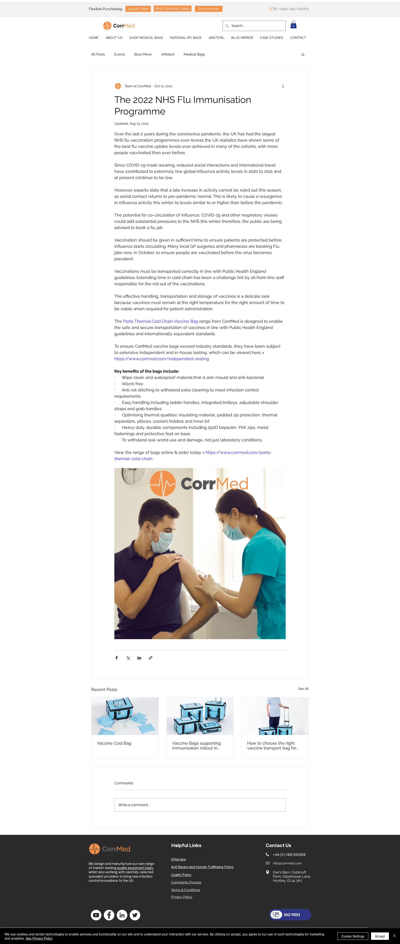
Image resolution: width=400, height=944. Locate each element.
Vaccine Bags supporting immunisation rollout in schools (196, 745)
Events (119, 54)
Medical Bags (194, 54)
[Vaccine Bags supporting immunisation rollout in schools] (200, 716)
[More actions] (283, 86)
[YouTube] (96, 915)
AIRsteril (167, 54)
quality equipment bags (134, 868)
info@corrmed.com (287, 863)
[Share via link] (150, 658)
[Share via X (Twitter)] (128, 658)
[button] (293, 24)
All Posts (98, 54)
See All (303, 688)
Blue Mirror (143, 54)
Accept (380, 936)
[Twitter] (135, 915)
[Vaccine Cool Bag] (124, 716)
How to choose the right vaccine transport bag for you (271, 745)
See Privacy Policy (39, 938)
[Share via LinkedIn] (139, 658)
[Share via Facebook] (116, 658)
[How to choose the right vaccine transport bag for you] (275, 716)
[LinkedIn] (122, 915)
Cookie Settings (352, 936)
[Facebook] (109, 915)
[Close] (394, 936)
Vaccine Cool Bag (114, 743)
